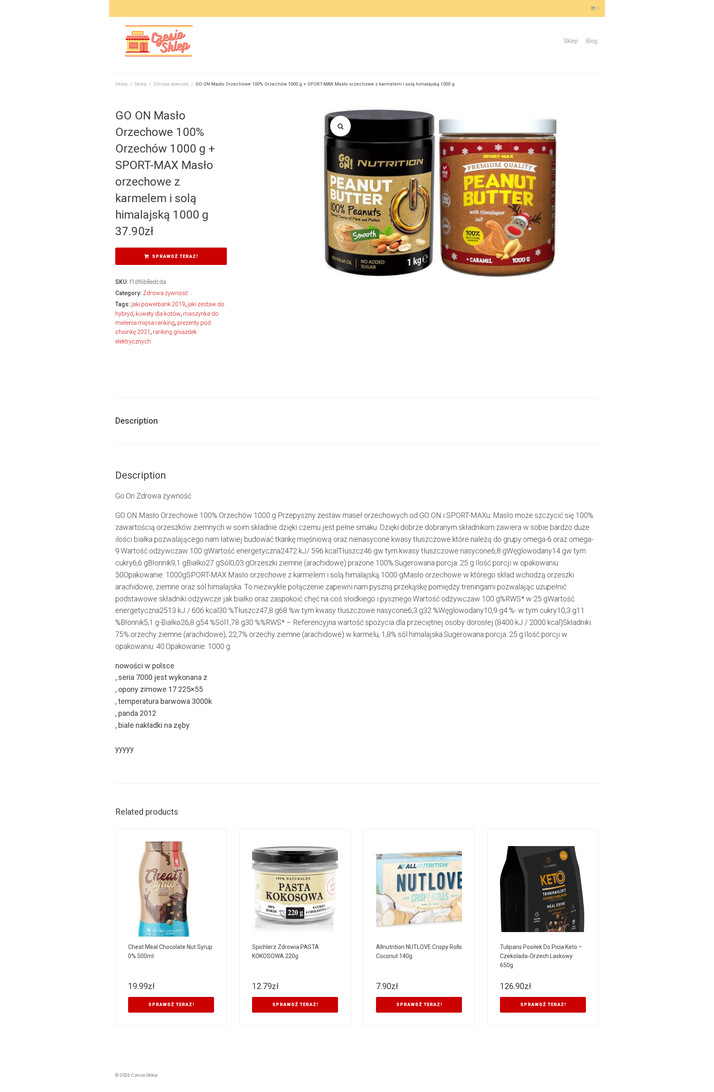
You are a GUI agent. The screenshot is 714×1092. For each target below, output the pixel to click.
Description (136, 421)
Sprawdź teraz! (175, 256)
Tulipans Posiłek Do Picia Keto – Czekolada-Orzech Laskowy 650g (541, 956)
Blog (591, 41)
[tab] (140, 420)
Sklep (571, 41)
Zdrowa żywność (171, 84)
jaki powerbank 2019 (158, 304)
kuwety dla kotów (158, 313)
